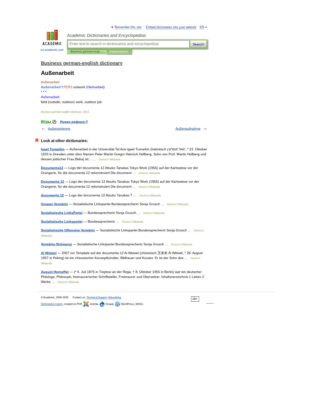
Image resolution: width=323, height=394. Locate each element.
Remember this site (128, 27)
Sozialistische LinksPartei (62, 213)
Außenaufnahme (188, 128)
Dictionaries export (51, 304)
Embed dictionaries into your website (171, 27)
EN (202, 27)
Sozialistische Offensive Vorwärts (68, 230)
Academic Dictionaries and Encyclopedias (106, 35)
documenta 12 (52, 195)
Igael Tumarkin (53, 149)
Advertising (114, 297)
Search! (198, 44)
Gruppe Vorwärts (54, 204)
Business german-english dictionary (86, 51)
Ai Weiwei (49, 253)
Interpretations (119, 51)
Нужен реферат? (74, 122)
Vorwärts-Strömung (56, 244)
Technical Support (97, 297)
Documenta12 (52, 168)
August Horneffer (55, 272)
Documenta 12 (52, 181)
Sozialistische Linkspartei (62, 221)
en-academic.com (52, 50)
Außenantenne (59, 128)
